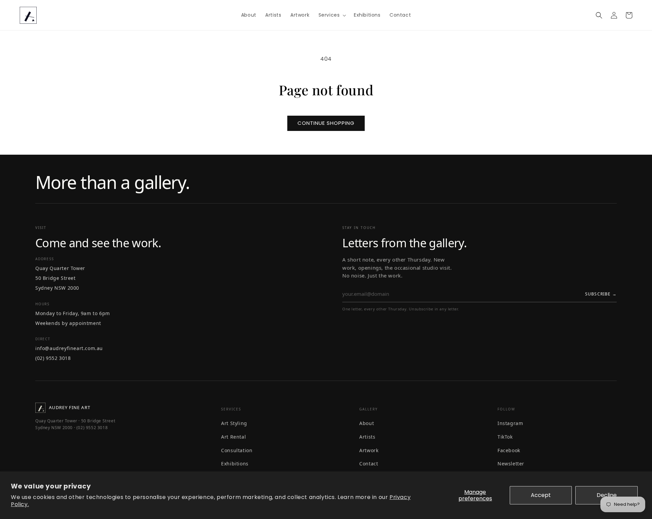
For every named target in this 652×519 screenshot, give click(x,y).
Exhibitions (235, 463)
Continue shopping (326, 123)
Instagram (510, 423)
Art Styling (234, 423)
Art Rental (233, 437)
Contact (368, 463)
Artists (367, 437)
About (366, 423)
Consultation (236, 450)
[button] (331, 15)
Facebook (508, 450)
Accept (541, 495)
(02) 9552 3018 (53, 358)
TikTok (505, 437)
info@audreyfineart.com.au (69, 348)
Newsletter (510, 463)
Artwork (368, 450)
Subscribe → (601, 294)
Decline (607, 495)
